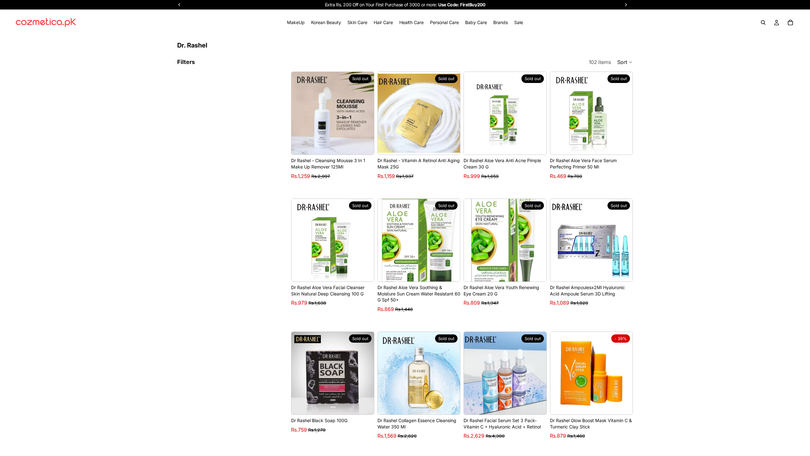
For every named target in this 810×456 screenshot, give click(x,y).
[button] (625, 62)
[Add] (622, 404)
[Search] (763, 22)
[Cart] (790, 22)
